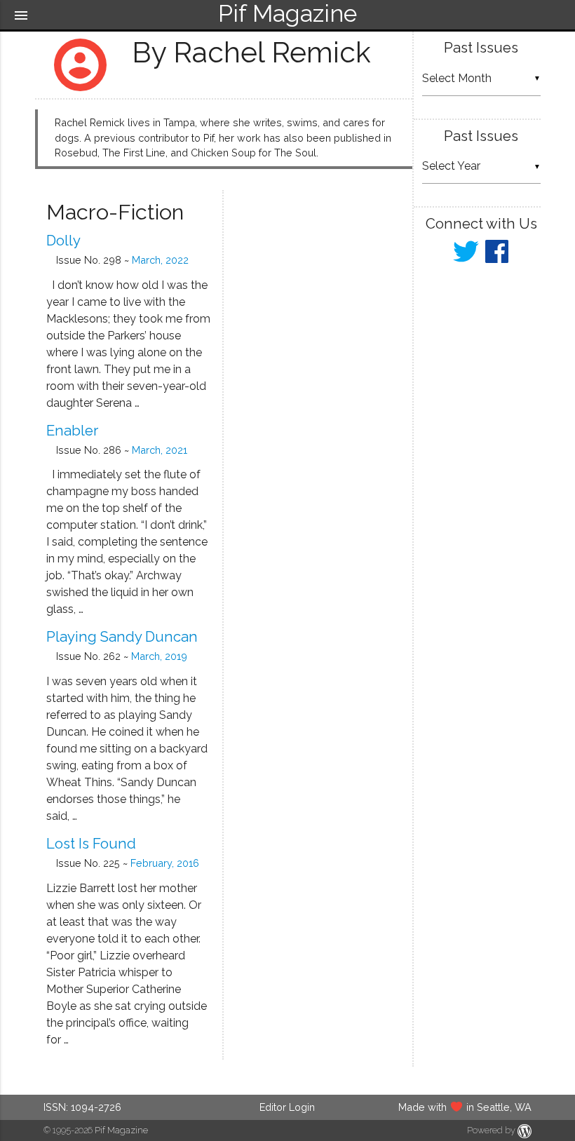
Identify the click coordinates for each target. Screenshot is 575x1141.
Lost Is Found (91, 843)
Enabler (72, 430)
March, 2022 (160, 260)
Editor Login (287, 1107)
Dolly (63, 240)
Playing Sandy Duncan (122, 636)
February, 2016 (164, 863)
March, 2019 (159, 656)
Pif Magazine (121, 1130)
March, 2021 (159, 450)
